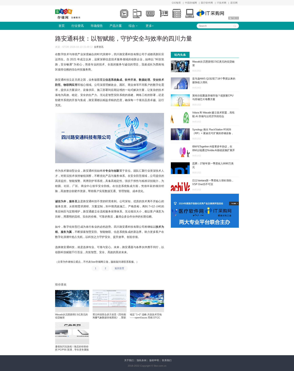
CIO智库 (176, 2)
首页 (62, 26)
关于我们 (129, 360)
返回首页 (119, 268)
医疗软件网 (207, 2)
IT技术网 (221, 2)
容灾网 (234, 2)
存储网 (72, 14)
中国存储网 (191, 2)
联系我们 (167, 360)
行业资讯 (77, 26)
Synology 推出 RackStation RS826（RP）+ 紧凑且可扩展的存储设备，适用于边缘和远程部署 (213, 133)
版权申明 (154, 360)
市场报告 (97, 26)
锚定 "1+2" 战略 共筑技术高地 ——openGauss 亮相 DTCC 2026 (146, 317)
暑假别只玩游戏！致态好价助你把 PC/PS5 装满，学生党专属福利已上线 (72, 349)
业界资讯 (98, 47)
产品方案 (116, 26)
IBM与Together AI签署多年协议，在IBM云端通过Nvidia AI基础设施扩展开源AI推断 (213, 150)
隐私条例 (141, 360)
